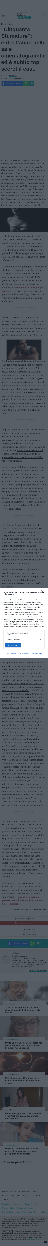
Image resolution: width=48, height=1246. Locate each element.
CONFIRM (13, 645)
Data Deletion (11, 654)
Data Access (24, 654)
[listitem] (24, 634)
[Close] (43, 592)
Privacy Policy (37, 654)
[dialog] (24, 623)
